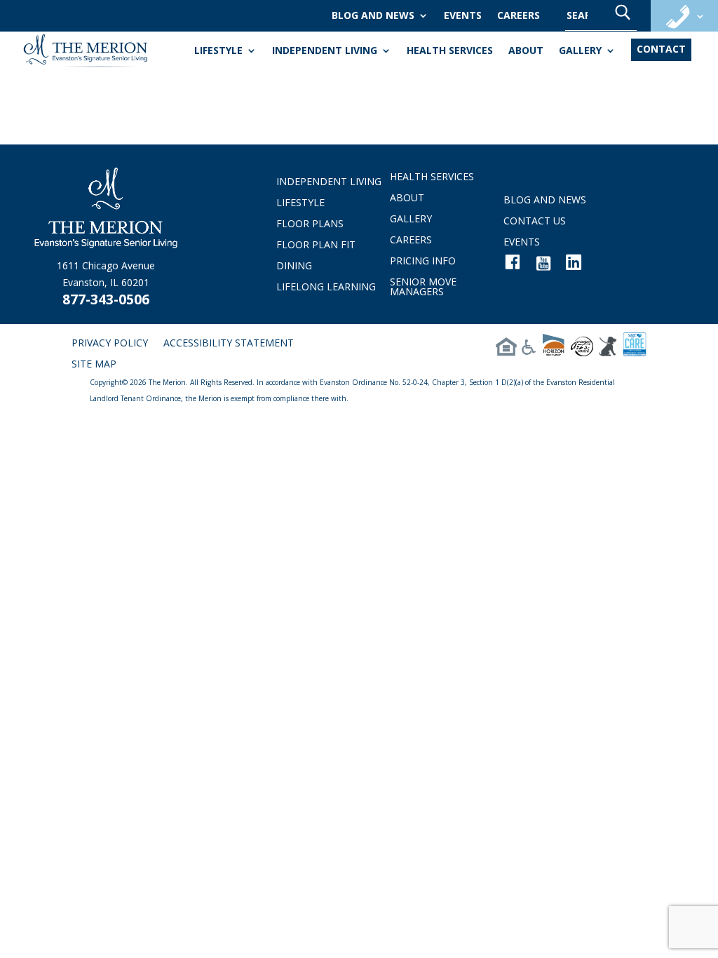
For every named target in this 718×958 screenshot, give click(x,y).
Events (463, 16)
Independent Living (324, 51)
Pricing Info (423, 261)
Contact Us (534, 221)
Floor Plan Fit (315, 245)
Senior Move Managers (423, 287)
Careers (518, 16)
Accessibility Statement (228, 343)
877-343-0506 (105, 299)
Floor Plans (310, 224)
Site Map (94, 364)
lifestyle (218, 51)
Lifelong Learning (326, 287)
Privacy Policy (110, 343)
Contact (661, 48)
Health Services (450, 51)
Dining (294, 266)
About (525, 51)
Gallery (580, 51)
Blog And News (373, 16)
